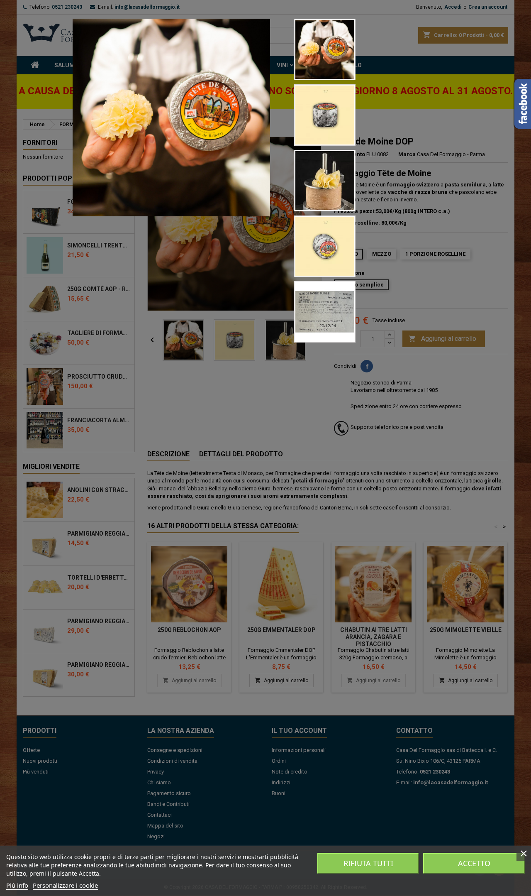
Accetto (474, 863)
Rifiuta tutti (368, 863)
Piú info (17, 885)
